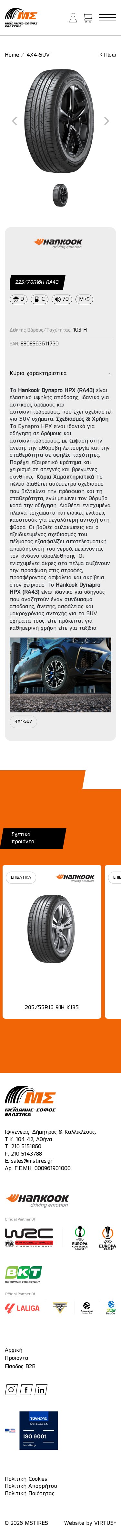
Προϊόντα (16, 1358)
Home (12, 55)
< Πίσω (107, 55)
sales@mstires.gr (32, 1161)
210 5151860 (26, 1147)
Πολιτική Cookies (26, 1479)
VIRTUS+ (105, 1523)
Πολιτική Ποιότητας (30, 1494)
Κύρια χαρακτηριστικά (38, 373)
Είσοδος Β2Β (20, 1367)
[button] (73, 18)
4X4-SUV (38, 55)
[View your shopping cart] (87, 18)
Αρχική (13, 1350)
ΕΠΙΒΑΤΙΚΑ (21, 877)
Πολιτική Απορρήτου (31, 1486)
